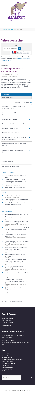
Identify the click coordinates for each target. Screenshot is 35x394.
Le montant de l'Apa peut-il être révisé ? (15, 187)
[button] (16, 107)
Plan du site (5, 356)
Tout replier (18, 102)
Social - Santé (16, 56)
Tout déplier (27, 102)
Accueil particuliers (6, 56)
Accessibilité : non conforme (10, 354)
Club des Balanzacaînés (8, 363)
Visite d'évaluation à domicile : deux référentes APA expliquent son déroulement (16, 280)
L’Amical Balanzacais (7, 365)
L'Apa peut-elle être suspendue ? (13, 185)
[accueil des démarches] (16, 45)
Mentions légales (7, 358)
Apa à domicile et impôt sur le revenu (14, 196)
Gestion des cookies (8, 361)
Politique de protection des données (12, 359)
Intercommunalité (7, 369)
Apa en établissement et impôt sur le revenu (16, 199)
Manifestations (6, 371)
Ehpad (26, 86)
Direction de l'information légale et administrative (12, 301)
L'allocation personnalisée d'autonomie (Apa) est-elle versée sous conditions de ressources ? (15, 181)
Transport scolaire (7, 367)
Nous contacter (6, 326)
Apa (13, 81)
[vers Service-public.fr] (20, 53)
